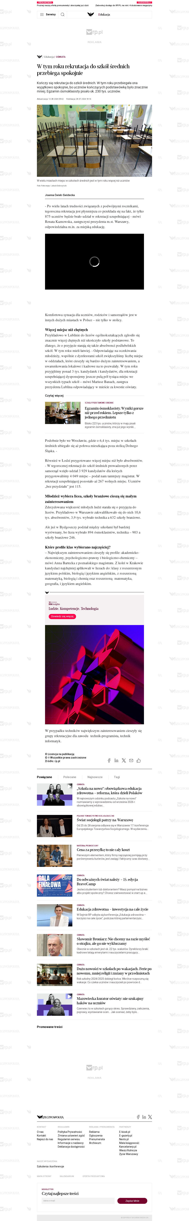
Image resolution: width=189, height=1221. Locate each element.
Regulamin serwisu (69, 1139)
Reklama (94, 1131)
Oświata (61, 57)
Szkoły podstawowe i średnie (99, 403)
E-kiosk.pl (124, 1131)
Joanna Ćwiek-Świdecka (60, 195)
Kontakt (41, 1135)
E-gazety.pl (125, 1135)
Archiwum (95, 1142)
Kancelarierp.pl (127, 1146)
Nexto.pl (124, 1139)
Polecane (69, 777)
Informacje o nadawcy (71, 1142)
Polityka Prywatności (70, 1131)
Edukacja (49, 57)
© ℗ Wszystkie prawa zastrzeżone (65, 757)
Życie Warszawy (128, 1154)
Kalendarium (67, 1176)
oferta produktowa (94, 1176)
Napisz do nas (45, 1139)
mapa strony (44, 1176)
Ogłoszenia (95, 1135)
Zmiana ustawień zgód (71, 1135)
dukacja (104, 14)
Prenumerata (97, 1139)
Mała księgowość (129, 1142)
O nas (40, 1131)
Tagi (117, 777)
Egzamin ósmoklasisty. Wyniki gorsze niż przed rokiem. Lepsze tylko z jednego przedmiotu (114, 413)
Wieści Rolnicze (128, 1150)
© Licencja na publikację (60, 754)
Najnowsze (95, 777)
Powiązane (44, 777)
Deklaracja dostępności (71, 1146)
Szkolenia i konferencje (50, 1166)
